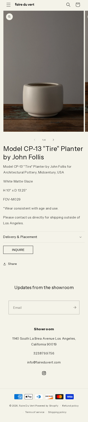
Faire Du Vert (27, 405)
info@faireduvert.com (44, 362)
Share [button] (12, 264)
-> (74, 307)
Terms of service (34, 412)
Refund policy (70, 405)
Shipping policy (57, 412)
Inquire (18, 250)
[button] (8, 4)
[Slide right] (53, 140)
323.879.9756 (44, 353)
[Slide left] (34, 140)
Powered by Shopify (47, 405)
